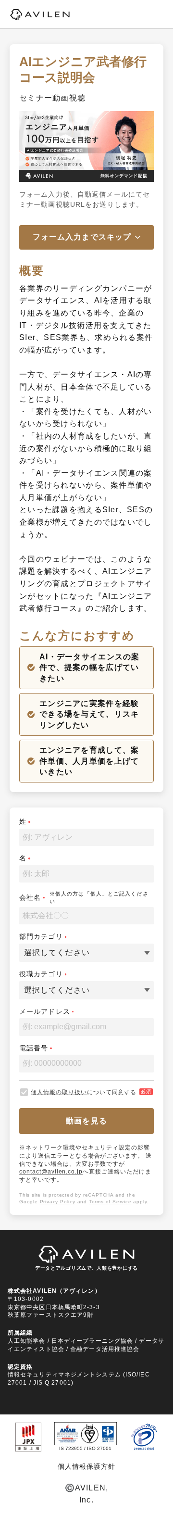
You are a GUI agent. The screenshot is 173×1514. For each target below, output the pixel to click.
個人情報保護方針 (87, 1466)
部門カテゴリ (41, 936)
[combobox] (25, 952)
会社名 (30, 897)
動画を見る (86, 1121)
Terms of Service (110, 1201)
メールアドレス (44, 1011)
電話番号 (33, 1048)
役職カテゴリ (41, 974)
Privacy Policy (57, 1201)
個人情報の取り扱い (59, 1092)
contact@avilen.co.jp (51, 1171)
